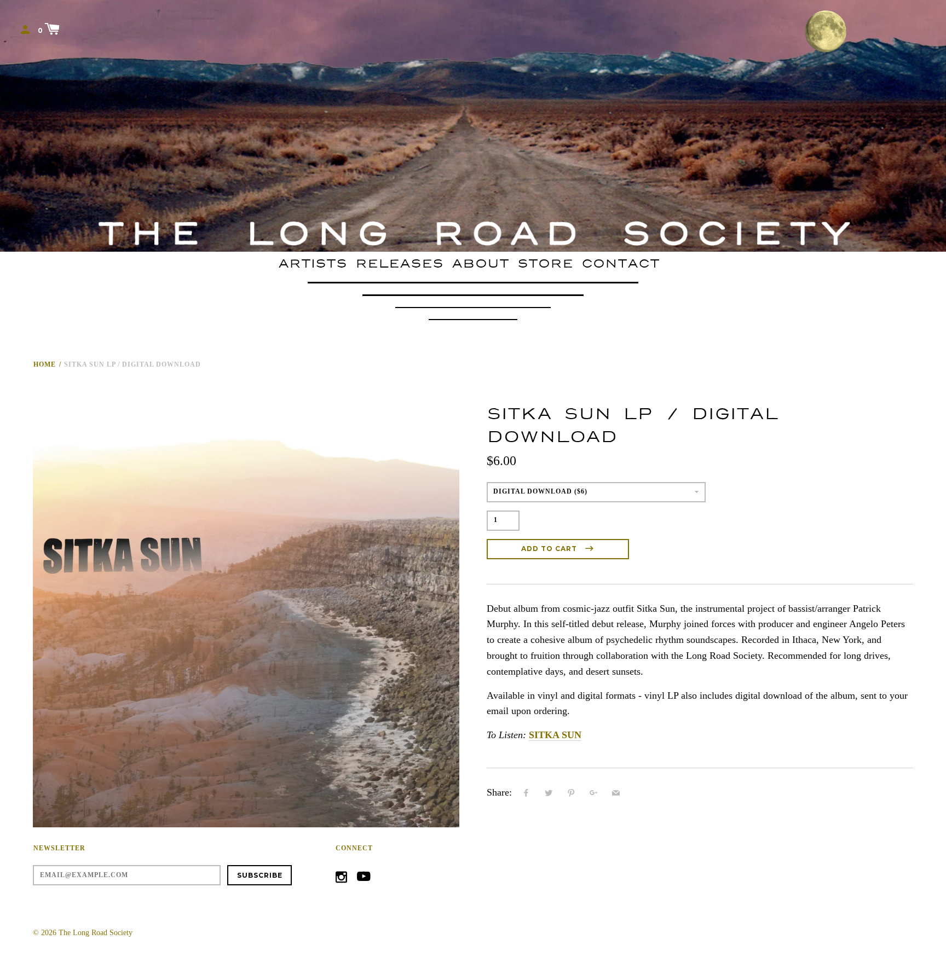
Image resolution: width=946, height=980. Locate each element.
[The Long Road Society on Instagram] (341, 879)
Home (44, 364)
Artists (312, 264)
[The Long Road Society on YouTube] (364, 879)
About (480, 264)
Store (545, 264)
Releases (399, 264)
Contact (620, 264)
